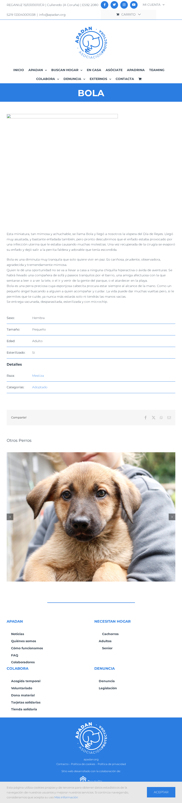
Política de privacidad (112, 764)
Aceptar (161, 792)
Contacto (62, 764)
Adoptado (39, 387)
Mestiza (38, 376)
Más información (66, 797)
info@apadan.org (52, 15)
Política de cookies (83, 764)
